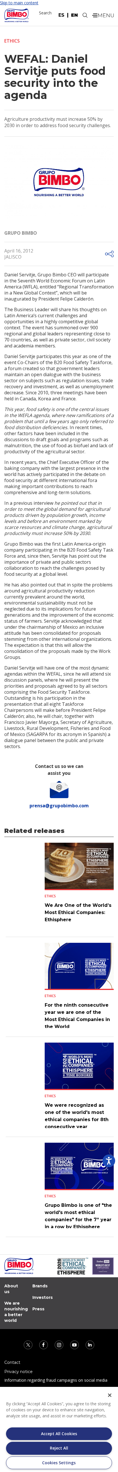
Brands (40, 1286)
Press (38, 1309)
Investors (42, 1297)
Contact (12, 1362)
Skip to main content (19, 2)
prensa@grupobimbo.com (59, 805)
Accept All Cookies (59, 1433)
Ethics (12, 41)
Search (45, 13)
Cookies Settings (59, 1462)
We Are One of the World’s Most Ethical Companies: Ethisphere (78, 912)
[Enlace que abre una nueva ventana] (28, 1344)
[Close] (109, 1395)
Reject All (59, 1448)
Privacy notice (18, 1371)
